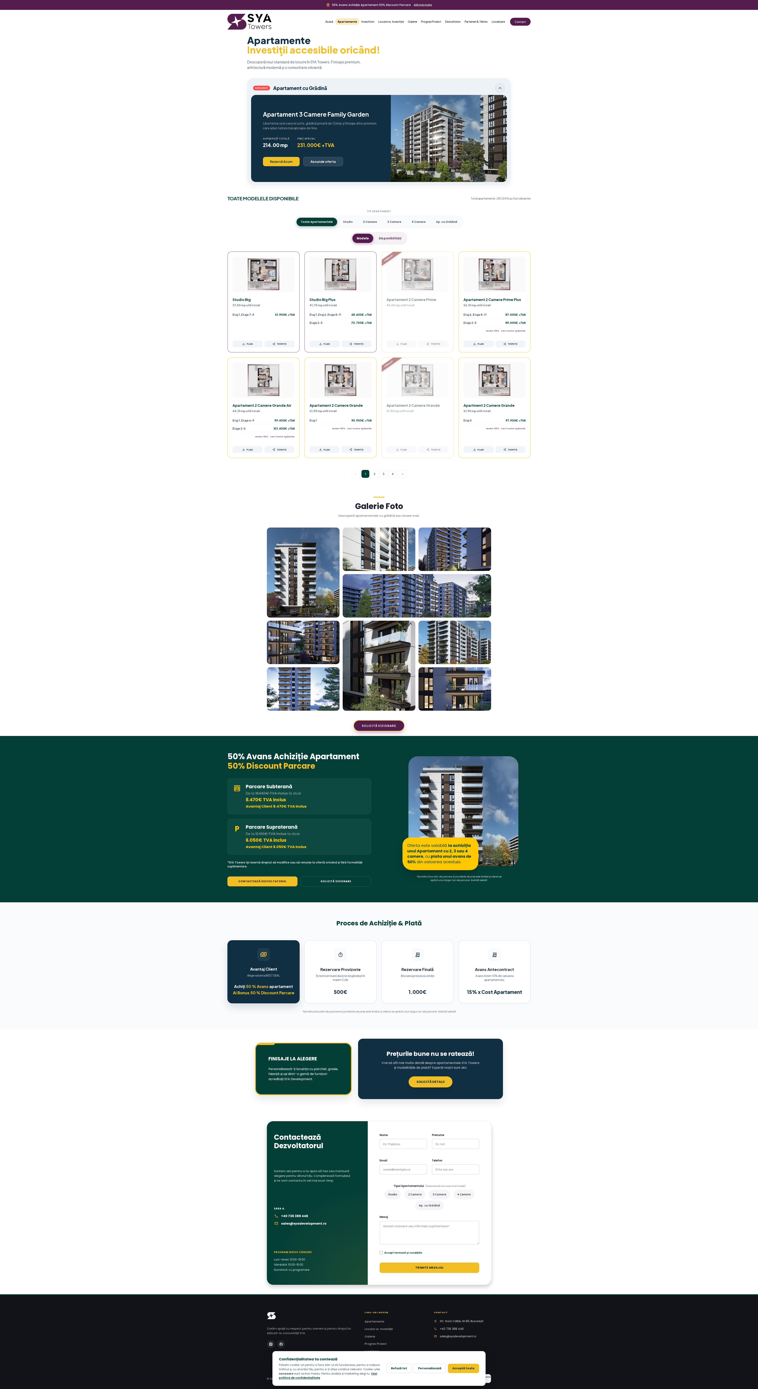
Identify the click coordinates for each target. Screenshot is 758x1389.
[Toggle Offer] (500, 88)
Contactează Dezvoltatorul (262, 881)
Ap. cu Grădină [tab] (446, 222)
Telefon (437, 1160)
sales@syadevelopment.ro (303, 1223)
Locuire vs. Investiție (391, 21)
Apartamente (347, 21)
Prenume (438, 1135)
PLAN (250, 344)
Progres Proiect (431, 21)
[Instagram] (271, 1344)
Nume (384, 1135)
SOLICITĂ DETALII (431, 1082)
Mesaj (384, 1217)
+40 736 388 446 (294, 1216)
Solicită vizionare (379, 725)
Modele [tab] (363, 238)
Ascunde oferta (323, 161)
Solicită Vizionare (336, 881)
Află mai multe (423, 5)
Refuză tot (399, 1368)
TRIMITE (282, 344)
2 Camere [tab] (370, 222)
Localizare (498, 21)
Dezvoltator (453, 21)
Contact (520, 21)
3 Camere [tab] (394, 222)
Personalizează (429, 1368)
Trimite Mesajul (429, 1268)
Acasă (329, 21)
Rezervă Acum (281, 161)
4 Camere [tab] (419, 222)
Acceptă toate (463, 1368)
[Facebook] (281, 1344)
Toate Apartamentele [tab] (317, 222)
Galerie (412, 21)
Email (383, 1160)
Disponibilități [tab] (390, 238)
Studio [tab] (348, 222)
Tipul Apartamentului (429, 1186)
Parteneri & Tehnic (476, 21)
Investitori (367, 21)
